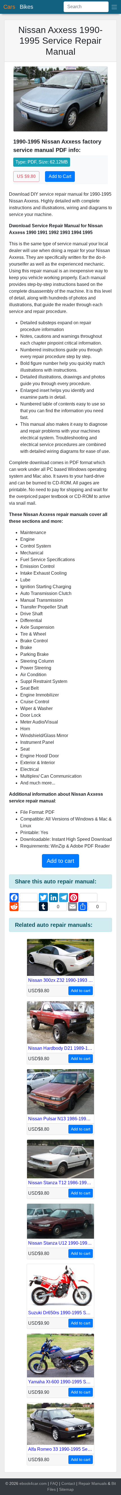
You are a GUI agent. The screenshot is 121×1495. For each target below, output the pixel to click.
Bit (113, 1483)
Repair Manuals (93, 1483)
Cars (9, 7)
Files (51, 1489)
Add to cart (60, 861)
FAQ (54, 1483)
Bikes (26, 7)
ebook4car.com (33, 1483)
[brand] (114, 7)
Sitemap (66, 1489)
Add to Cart (60, 176)
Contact (68, 1483)
